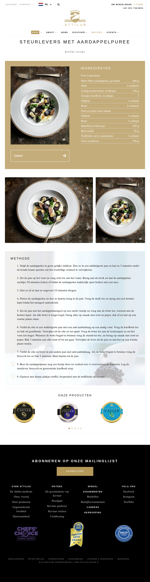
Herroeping (93, 512)
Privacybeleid (36, 559)
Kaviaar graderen (57, 506)
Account (11, 4)
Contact (25, 4)
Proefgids (57, 500)
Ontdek (57, 486)
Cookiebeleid (75, 559)
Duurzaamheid (21, 516)
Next (141, 411)
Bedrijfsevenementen (93, 502)
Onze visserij (21, 496)
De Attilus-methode (21, 491)
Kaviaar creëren (57, 511)
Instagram (128, 496)
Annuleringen (16, 559)
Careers (93, 507)
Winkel (93, 486)
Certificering (57, 516)
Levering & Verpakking (100, 559)
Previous (9, 411)
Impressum (123, 559)
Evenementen (92, 492)
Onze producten (21, 502)
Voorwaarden (56, 559)
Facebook (128, 491)
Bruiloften (93, 496)
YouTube (129, 502)
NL (47, 4)
